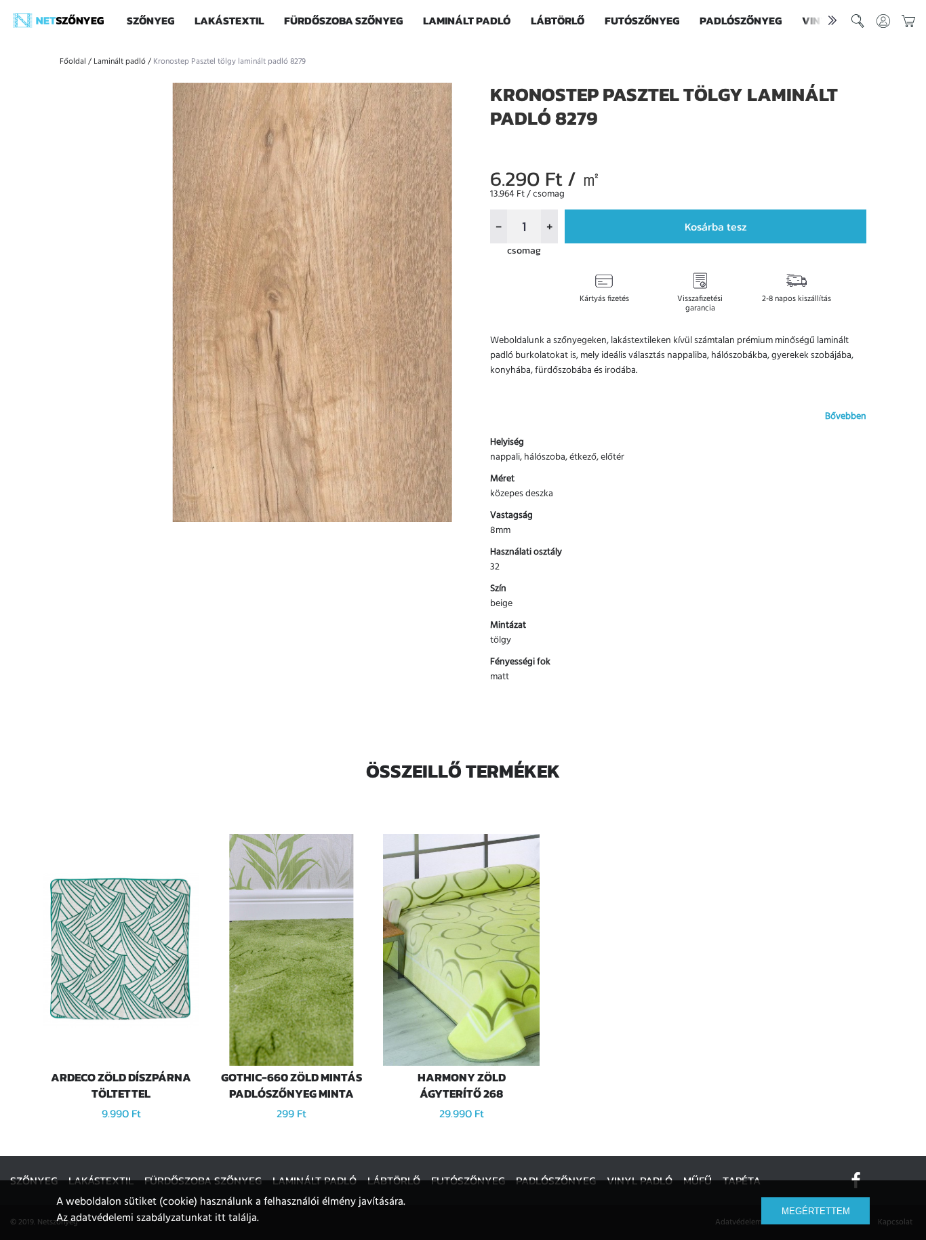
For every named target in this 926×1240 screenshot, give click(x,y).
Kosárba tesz (716, 226)
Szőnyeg (150, 20)
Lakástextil (229, 20)
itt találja (236, 1218)
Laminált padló (466, 20)
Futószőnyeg (642, 20)
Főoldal (73, 61)
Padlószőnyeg (741, 20)
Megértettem (816, 1211)
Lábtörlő (557, 20)
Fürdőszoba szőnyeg (343, 20)
